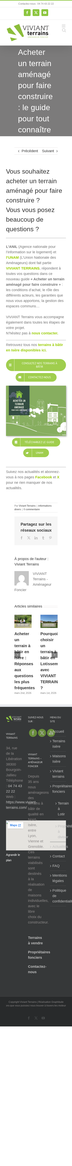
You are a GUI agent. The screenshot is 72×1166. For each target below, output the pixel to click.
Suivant (48, 151)
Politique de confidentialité (58, 895)
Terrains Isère (58, 743)
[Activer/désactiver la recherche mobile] (64, 30)
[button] (17, 655)
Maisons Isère (58, 759)
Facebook (43, 477)
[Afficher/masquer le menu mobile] (64, 26)
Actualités (58, 847)
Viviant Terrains (27, 505)
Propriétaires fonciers (58, 789)
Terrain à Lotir (60, 808)
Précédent (30, 151)
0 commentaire (32, 509)
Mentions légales (58, 878)
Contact (58, 856)
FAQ (56, 866)
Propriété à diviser (60, 831)
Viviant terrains (58, 774)
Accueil (58, 731)
